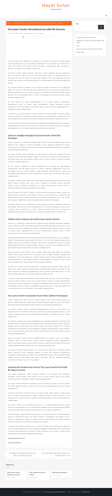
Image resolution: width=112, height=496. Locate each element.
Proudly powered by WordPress (54, 492)
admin (10, 33)
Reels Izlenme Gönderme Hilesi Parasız (89, 49)
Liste (77, 46)
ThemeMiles (85, 492)
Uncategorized (29, 33)
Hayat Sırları (56, 5)
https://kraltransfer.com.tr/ (16, 438)
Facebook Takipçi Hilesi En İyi (86, 37)
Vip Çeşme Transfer (14, 442)
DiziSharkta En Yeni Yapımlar (59, 472)
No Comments (40, 33)
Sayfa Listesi (80, 52)
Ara (77, 24)
